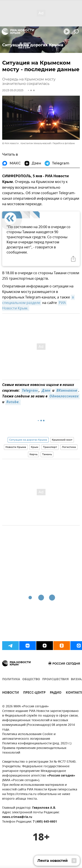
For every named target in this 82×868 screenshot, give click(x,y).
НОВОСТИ (10, 693)
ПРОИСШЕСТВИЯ (55, 679)
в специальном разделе (38, 300)
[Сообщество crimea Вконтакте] (27, 645)
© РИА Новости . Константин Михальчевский (26, 143)
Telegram (30, 391)
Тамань (47, 454)
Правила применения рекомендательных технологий (34, 750)
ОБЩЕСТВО (31, 679)
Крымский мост (62, 439)
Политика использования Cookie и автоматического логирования (29, 736)
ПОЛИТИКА (11, 679)
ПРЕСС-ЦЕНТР (34, 693)
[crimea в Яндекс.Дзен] (44, 645)
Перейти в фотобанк (64, 143)
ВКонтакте (66, 391)
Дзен (46, 391)
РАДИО (55, 693)
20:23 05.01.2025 (12, 90)
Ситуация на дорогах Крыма (28, 439)
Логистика (69, 447)
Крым (34, 447)
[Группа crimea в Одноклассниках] (61, 645)
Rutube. (13, 402)
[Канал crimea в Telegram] (10, 645)
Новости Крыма (15, 447)
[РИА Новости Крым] (18, 31)
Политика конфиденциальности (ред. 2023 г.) (36, 743)
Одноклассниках (64, 396)
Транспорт (50, 447)
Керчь (33, 454)
